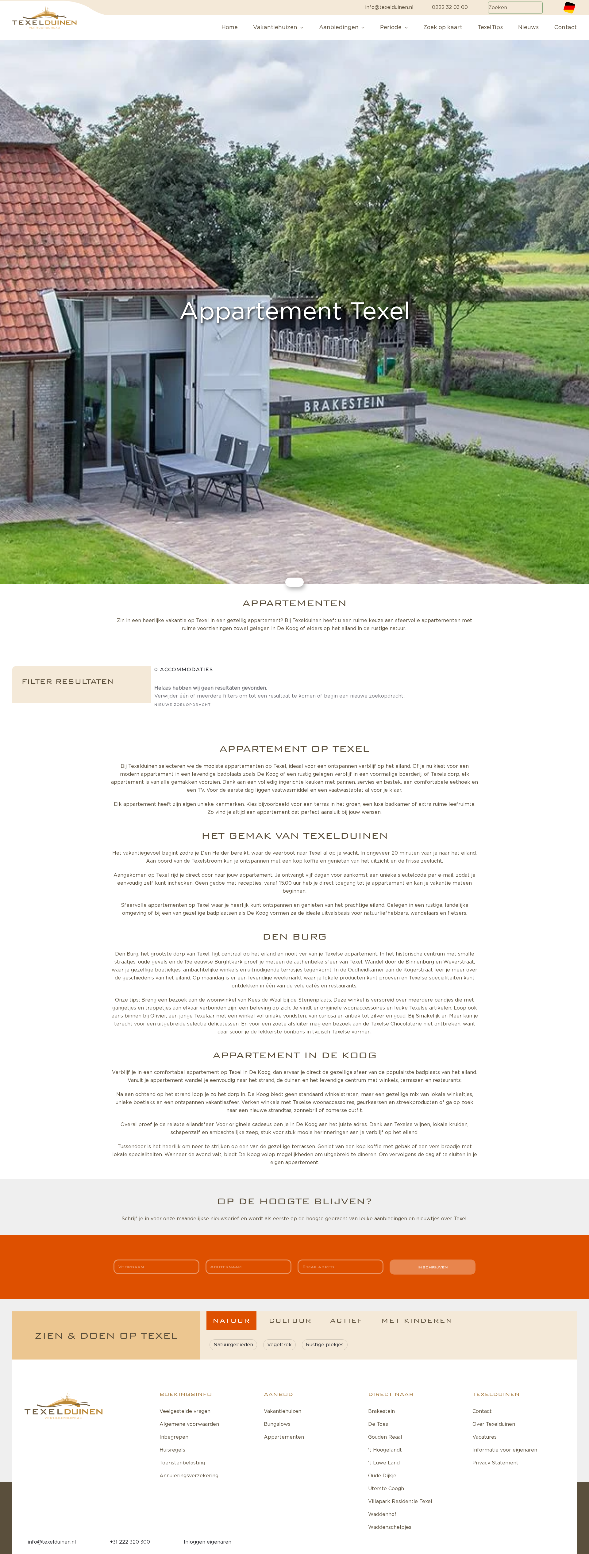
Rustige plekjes (325, 1344)
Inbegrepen (174, 1437)
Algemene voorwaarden (189, 1424)
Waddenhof (382, 1514)
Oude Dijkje (382, 1475)
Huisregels (172, 1450)
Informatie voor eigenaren (504, 1450)
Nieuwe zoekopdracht (182, 704)
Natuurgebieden (233, 1344)
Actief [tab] (346, 1321)
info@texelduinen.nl (389, 7)
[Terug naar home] (58, 27)
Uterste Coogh (386, 1488)
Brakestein (381, 1411)
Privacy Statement (495, 1462)
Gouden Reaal (385, 1437)
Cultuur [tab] (290, 1321)
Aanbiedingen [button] (339, 27)
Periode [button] (391, 27)
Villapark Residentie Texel (400, 1501)
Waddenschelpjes (389, 1527)
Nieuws (528, 27)
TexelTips (490, 27)
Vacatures (484, 1437)
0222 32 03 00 (450, 7)
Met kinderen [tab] (417, 1321)
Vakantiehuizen (282, 1411)
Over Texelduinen (493, 1424)
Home (229, 27)
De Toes (378, 1424)
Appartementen (284, 1437)
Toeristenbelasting (182, 1462)
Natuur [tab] (231, 1321)
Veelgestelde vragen (185, 1411)
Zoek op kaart (442, 27)
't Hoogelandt (385, 1450)
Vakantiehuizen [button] (275, 27)
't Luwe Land (384, 1462)
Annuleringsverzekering (189, 1475)
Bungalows (277, 1424)
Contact (565, 27)
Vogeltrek (279, 1344)
